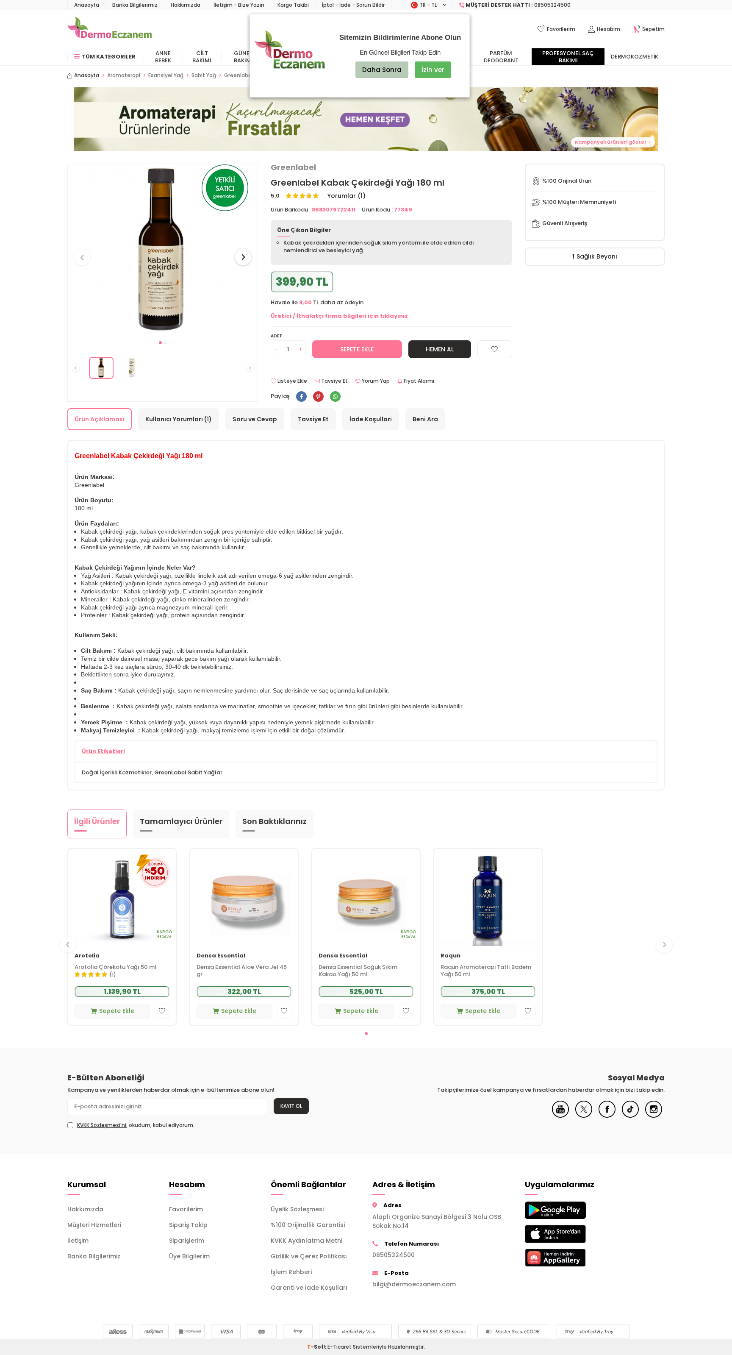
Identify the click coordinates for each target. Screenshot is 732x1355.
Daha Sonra (382, 69)
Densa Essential (221, 956)
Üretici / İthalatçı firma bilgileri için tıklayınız (339, 316)
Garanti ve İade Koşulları (309, 1287)
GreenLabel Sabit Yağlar (188, 772)
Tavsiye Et (334, 381)
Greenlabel (293, 167)
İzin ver (432, 69)
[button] (160, 342)
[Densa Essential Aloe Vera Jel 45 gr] (244, 897)
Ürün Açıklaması (100, 419)
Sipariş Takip (188, 1225)
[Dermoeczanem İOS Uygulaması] (569, 1234)
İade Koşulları (370, 419)
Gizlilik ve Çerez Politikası (309, 1256)
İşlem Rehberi (291, 1272)
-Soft (317, 1346)
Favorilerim (186, 1209)
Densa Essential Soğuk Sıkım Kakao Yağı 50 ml (358, 971)
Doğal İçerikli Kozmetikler (117, 772)
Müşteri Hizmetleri (94, 1225)
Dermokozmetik (634, 57)
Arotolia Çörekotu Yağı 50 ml (115, 967)
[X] (583, 1115)
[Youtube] (560, 1115)
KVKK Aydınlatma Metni (306, 1240)
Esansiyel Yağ (165, 75)
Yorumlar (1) (346, 196)
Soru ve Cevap (255, 419)
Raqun (450, 956)
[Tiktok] (630, 1115)
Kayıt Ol (291, 1106)
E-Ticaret (339, 1346)
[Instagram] (653, 1115)
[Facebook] (607, 1115)
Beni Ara (425, 419)
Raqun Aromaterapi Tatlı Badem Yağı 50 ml (486, 971)
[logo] (109, 29)
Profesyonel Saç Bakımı (568, 56)
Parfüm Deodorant (501, 56)
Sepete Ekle (357, 349)
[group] (163, 249)
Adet (276, 336)
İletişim (78, 1240)
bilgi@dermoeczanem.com (414, 1284)
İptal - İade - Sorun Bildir (353, 4)
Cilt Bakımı (201, 56)
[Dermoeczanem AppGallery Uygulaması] (569, 1257)
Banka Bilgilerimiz (135, 4)
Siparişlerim (186, 1240)
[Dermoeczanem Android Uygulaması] (569, 1210)
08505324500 (393, 1255)
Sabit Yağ (203, 75)
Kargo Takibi (293, 4)
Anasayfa (86, 4)
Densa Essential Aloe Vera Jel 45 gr (242, 971)
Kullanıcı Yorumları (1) (178, 419)
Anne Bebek (163, 56)
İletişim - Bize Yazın (239, 4)
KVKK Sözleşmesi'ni (101, 1125)
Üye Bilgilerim (189, 1256)
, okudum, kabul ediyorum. (135, 1125)
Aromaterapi (123, 75)
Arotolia (87, 956)
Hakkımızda (185, 4)
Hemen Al (440, 349)
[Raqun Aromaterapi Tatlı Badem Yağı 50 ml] (488, 897)
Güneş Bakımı (243, 56)
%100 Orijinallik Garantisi (308, 1225)
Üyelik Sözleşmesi (297, 1209)
